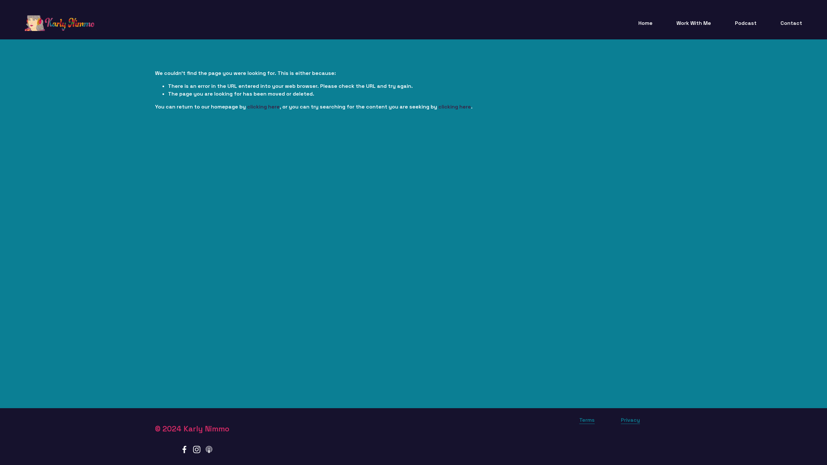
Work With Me (693, 23)
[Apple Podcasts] (209, 449)
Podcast (746, 23)
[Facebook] (184, 449)
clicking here (263, 106)
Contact (791, 23)
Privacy (630, 420)
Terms (587, 420)
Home (645, 23)
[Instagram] (197, 449)
